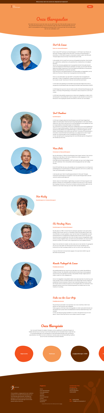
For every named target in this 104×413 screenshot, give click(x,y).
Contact (42, 398)
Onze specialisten (44, 392)
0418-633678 (76, 399)
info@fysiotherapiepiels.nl (79, 401)
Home (41, 389)
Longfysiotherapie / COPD (80, 353)
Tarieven (42, 393)
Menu (90, 6)
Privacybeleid (43, 400)
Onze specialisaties (44, 390)
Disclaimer (42, 401)
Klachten (42, 395)
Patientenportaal (44, 397)
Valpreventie (24, 353)
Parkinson (52, 353)
